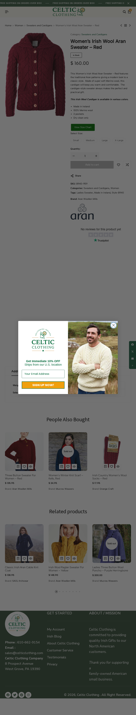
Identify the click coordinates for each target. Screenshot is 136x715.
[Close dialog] (113, 325)
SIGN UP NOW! (43, 385)
